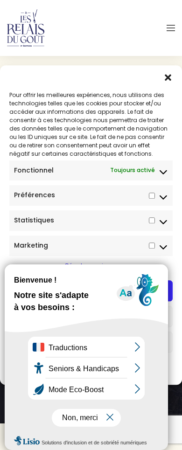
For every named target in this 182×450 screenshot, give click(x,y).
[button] (168, 77)
